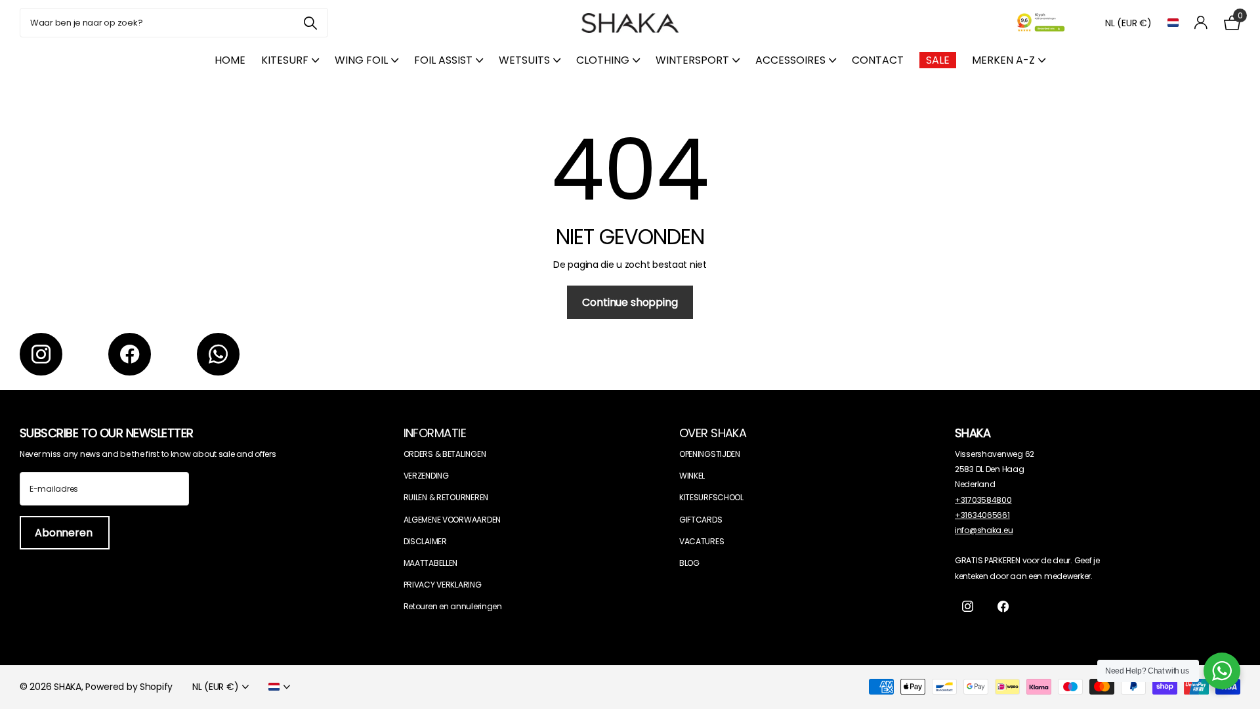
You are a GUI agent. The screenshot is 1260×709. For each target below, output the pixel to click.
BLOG (689, 563)
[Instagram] (41, 354)
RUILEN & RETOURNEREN (446, 497)
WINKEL (692, 475)
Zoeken (310, 22)
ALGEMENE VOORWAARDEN (452, 519)
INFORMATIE (435, 433)
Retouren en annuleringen (453, 606)
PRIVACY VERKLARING (443, 584)
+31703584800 (983, 499)
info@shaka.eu (984, 530)
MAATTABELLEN (431, 563)
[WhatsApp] (218, 354)
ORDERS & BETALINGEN (445, 454)
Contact (878, 60)
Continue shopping (629, 302)
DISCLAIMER (425, 541)
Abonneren (64, 532)
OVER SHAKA (713, 433)
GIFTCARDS (700, 519)
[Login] (1201, 22)
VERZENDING (426, 475)
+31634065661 (982, 515)
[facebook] (129, 354)
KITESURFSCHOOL (711, 497)
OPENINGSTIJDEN (709, 454)
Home (230, 60)
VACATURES (701, 541)
